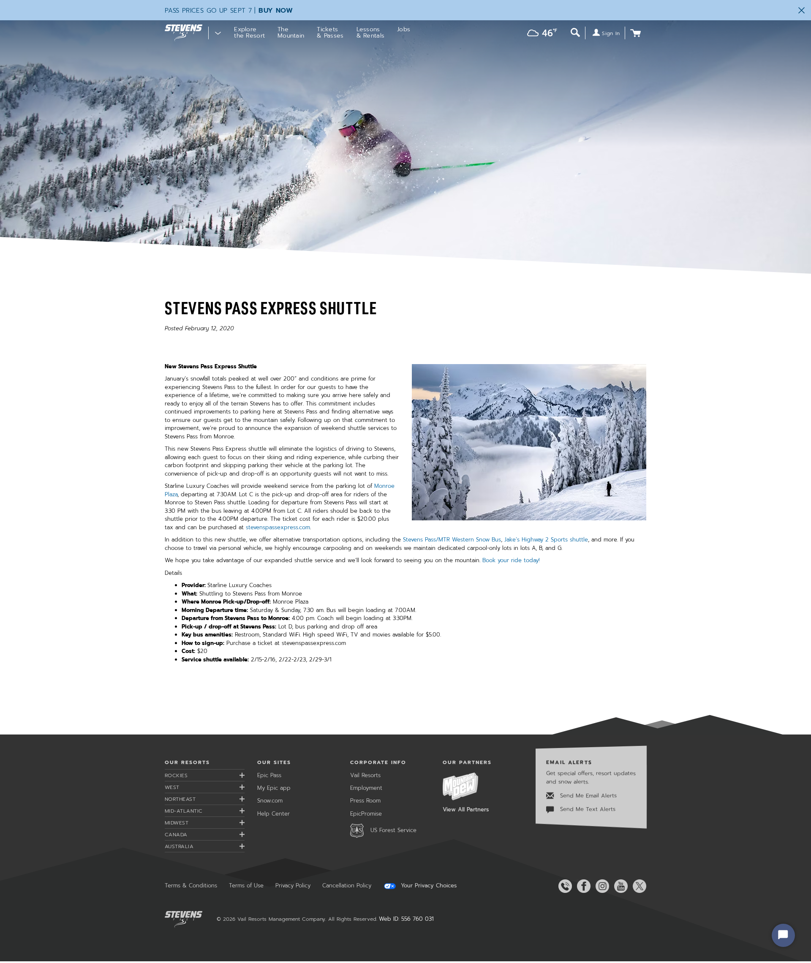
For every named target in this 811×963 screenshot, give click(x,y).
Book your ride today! (511, 560)
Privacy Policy (292, 885)
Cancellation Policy (346, 885)
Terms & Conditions (191, 885)
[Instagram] (600, 886)
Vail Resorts (365, 775)
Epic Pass (269, 775)
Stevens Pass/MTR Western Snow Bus (452, 540)
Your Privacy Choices (428, 886)
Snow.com (270, 801)
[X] (637, 886)
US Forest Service (393, 830)
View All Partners (466, 809)
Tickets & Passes (330, 32)
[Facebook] (582, 886)
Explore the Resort (249, 32)
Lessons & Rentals (371, 32)
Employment (366, 788)
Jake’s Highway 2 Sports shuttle (546, 540)
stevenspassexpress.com (278, 527)
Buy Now (276, 10)
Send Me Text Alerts (586, 809)
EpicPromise (366, 814)
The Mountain (291, 32)
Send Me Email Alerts (587, 796)
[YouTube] (619, 886)
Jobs (403, 29)
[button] (540, 34)
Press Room (365, 801)
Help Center (273, 814)
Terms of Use (246, 885)
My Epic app (274, 788)
